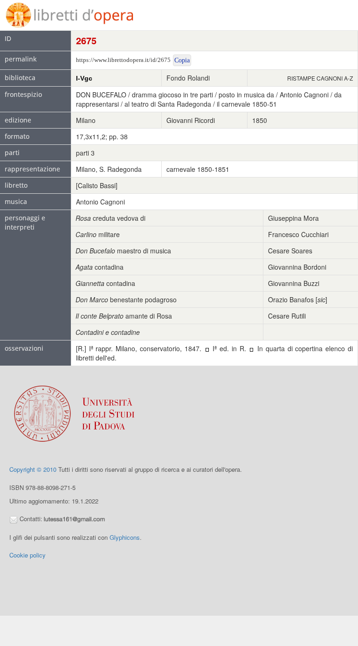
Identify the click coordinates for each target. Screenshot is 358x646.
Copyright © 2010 (32, 469)
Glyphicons (125, 537)
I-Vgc (84, 78)
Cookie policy (27, 555)
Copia (182, 60)
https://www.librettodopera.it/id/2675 (123, 59)
